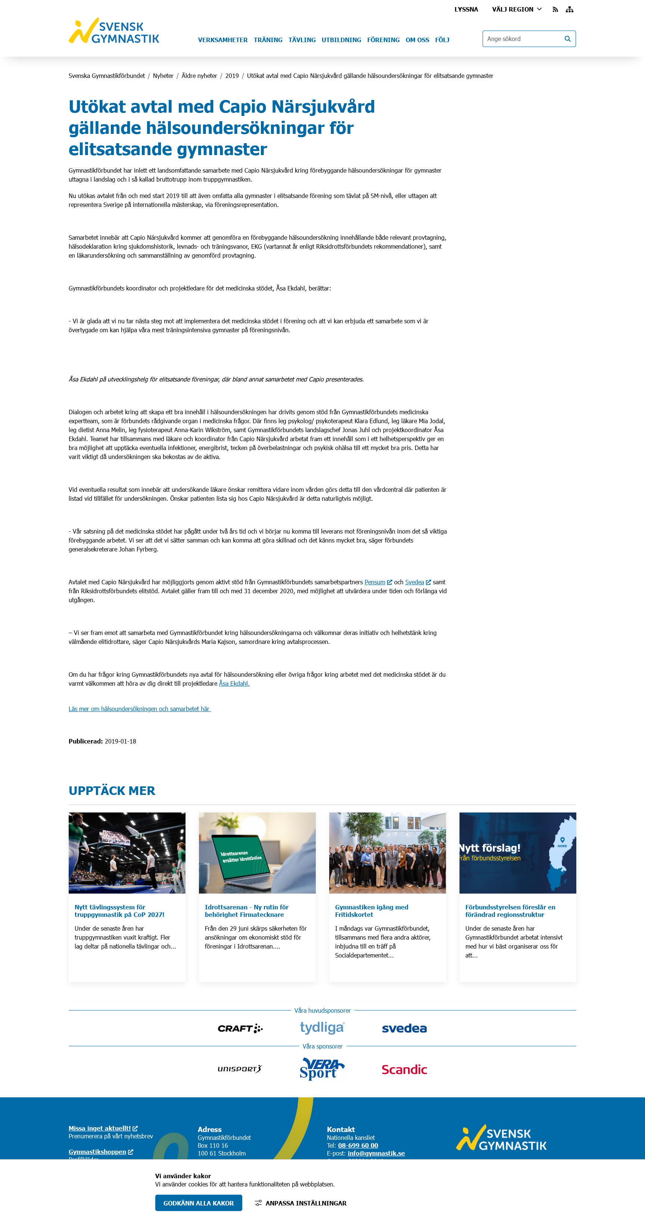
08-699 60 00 (358, 1145)
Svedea (414, 582)
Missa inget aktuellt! (100, 1128)
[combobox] (529, 39)
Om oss (417, 39)
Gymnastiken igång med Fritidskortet (371, 910)
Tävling (302, 39)
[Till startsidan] (114, 41)
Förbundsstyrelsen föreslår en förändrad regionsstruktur (510, 910)
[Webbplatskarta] (569, 9)
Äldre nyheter (199, 75)
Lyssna (466, 9)
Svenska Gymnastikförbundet (107, 75)
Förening (383, 39)
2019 (232, 75)
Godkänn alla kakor (198, 1203)
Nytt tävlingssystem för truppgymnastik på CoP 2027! (119, 910)
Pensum (375, 582)
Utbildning (341, 39)
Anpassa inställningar (306, 1203)
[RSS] (556, 9)
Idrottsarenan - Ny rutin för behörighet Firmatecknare (247, 910)
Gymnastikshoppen (97, 1151)
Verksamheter (223, 39)
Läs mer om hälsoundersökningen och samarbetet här (140, 709)
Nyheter (163, 75)
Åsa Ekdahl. (234, 683)
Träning (268, 39)
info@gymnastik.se (376, 1153)
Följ (442, 39)
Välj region (512, 9)
